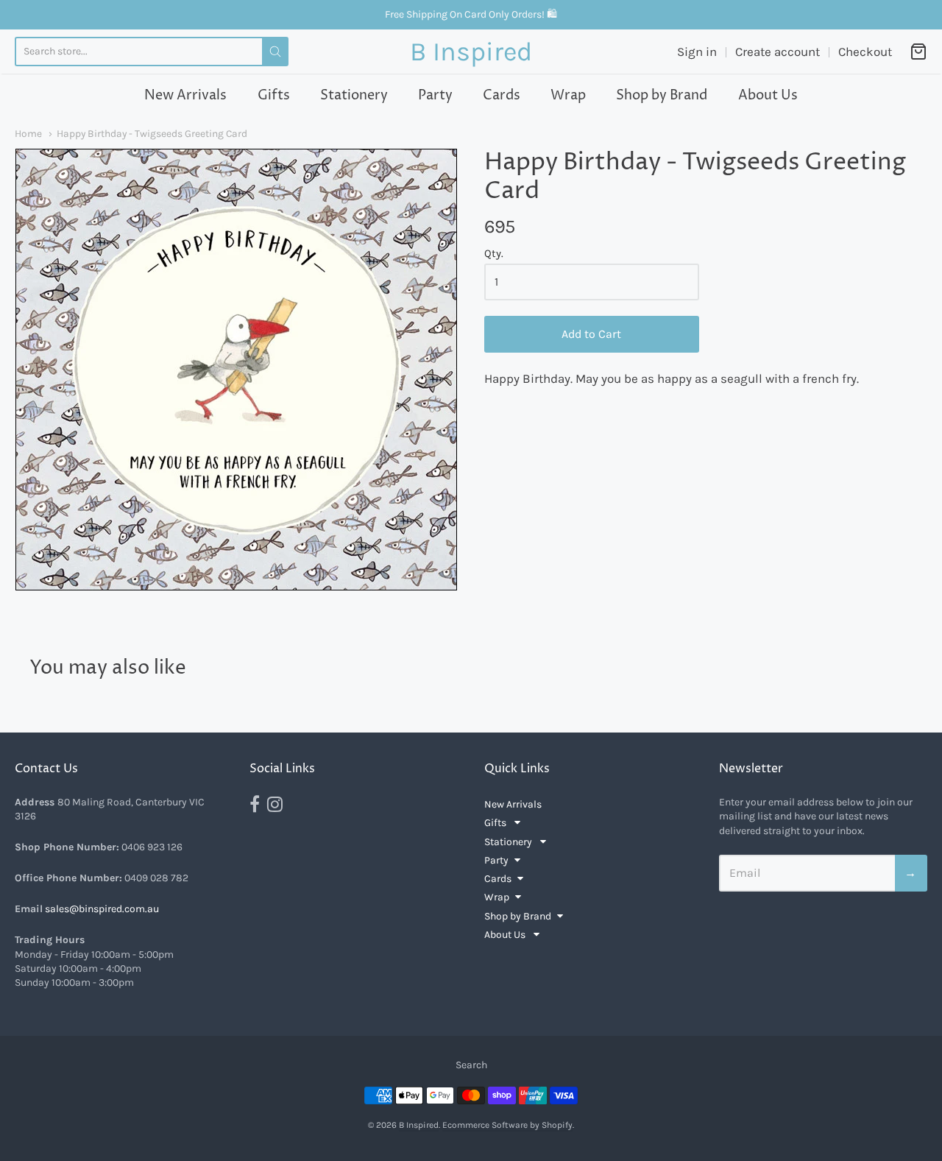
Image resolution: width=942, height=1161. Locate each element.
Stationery (354, 95)
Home (28, 133)
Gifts (274, 95)
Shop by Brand (661, 95)
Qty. (493, 253)
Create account (777, 51)
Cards (501, 95)
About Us (768, 95)
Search (471, 1065)
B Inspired (471, 51)
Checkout (865, 51)
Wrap (568, 95)
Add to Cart (591, 334)
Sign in (697, 51)
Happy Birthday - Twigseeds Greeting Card (152, 133)
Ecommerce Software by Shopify (507, 1125)
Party (435, 95)
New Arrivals (185, 95)
